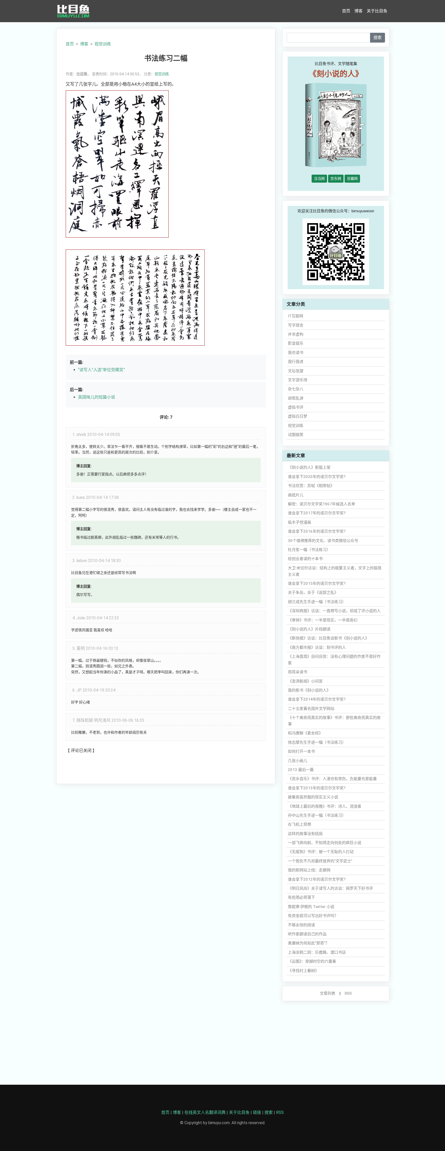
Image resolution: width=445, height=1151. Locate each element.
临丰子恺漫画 (299, 522)
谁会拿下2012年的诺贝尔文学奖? (317, 879)
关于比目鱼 (377, 11)
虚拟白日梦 (297, 416)
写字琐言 (295, 325)
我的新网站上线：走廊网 (309, 870)
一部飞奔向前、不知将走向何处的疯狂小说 (324, 842)
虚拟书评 (295, 407)
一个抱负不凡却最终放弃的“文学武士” (320, 861)
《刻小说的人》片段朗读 (309, 629)
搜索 (377, 37)
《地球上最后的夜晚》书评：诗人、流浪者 (324, 806)
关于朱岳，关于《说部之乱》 (313, 592)
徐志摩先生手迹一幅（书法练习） (317, 742)
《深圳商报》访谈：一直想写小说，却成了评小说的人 (334, 611)
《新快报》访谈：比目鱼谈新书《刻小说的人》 (328, 638)
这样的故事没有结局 (305, 833)
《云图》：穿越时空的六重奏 (312, 961)
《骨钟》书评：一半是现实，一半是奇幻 (322, 620)
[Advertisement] (166, 826)
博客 (358, 11)
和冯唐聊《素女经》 (305, 733)
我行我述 (295, 361)
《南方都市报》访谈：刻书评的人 (317, 647)
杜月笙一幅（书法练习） (309, 549)
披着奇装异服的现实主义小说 (313, 797)
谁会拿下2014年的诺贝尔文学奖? (317, 699)
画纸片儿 (295, 495)
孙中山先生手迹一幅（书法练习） (317, 815)
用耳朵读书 (297, 672)
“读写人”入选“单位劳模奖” (101, 369)
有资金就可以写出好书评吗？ (313, 915)
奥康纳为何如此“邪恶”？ (308, 943)
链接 (257, 1112)
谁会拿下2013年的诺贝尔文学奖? (317, 788)
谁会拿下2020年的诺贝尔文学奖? (317, 476)
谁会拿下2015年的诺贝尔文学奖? (317, 583)
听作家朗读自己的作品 (307, 934)
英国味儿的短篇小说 (96, 397)
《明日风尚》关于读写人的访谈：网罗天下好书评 (330, 888)
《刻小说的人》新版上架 (309, 467)
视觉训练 (103, 44)
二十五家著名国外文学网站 (311, 708)
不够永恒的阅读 (301, 925)
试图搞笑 (295, 434)
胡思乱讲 (295, 398)
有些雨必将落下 (301, 897)
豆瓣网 (352, 178)
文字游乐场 (297, 380)
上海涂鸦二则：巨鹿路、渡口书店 (317, 952)
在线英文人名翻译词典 (205, 1112)
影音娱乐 (295, 343)
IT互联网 (295, 316)
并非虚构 (295, 334)
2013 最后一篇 (301, 769)
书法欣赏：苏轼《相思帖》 (311, 485)
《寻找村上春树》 (303, 970)
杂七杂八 (295, 389)
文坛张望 (295, 371)
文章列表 (327, 993)
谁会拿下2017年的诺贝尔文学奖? (317, 513)
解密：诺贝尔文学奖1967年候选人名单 (321, 504)
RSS (348, 993)
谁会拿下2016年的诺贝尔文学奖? (317, 531)
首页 (346, 11)
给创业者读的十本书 (305, 558)
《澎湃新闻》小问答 (305, 681)
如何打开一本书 (301, 751)
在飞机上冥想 (299, 824)
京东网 (335, 178)
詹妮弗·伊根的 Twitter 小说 (311, 906)
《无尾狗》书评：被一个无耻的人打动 (321, 851)
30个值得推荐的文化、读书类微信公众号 (323, 540)
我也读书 (295, 352)
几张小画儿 (297, 760)
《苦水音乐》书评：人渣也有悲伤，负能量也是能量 (332, 778)
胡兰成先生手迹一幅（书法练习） (317, 601)
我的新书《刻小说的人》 (309, 690)
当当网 (319, 178)
